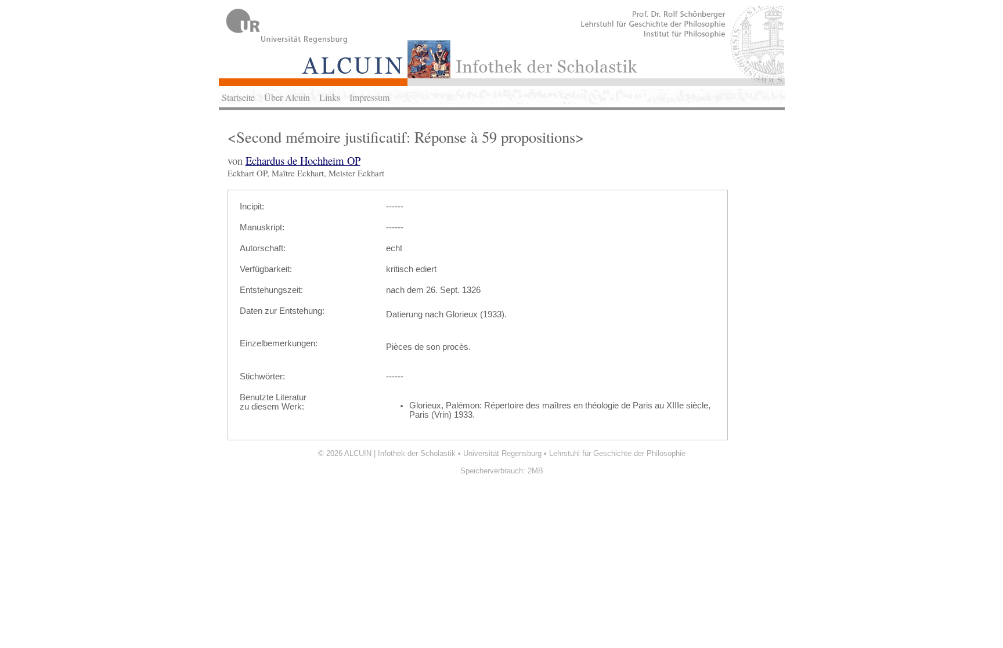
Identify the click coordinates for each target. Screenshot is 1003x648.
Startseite (238, 97)
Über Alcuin (287, 97)
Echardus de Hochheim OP (303, 160)
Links (329, 97)
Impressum (369, 97)
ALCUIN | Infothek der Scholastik (400, 453)
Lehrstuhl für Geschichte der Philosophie (617, 453)
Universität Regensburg (502, 453)
